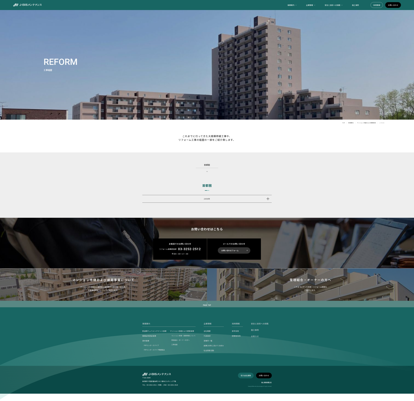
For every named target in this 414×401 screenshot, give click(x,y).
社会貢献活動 (209, 350)
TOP (343, 122)
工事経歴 (174, 344)
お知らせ (255, 336)
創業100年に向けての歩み (214, 345)
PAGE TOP (207, 305)
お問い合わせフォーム (230, 250)
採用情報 (376, 5)
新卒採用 (235, 331)
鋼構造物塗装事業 (149, 336)
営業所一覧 (208, 340)
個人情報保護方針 (266, 382)
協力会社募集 (246, 375)
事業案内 (351, 122)
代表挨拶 (207, 336)
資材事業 (145, 340)
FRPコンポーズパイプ (151, 345)
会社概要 (207, 331)
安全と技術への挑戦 (259, 323)
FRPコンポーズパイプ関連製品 (154, 350)
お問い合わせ (393, 5)
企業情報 (207, 323)
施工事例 (355, 5)
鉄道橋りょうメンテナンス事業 (154, 331)
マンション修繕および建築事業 (366, 122)
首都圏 (207, 164)
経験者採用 (236, 336)
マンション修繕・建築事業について (183, 336)
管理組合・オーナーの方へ (180, 340)
